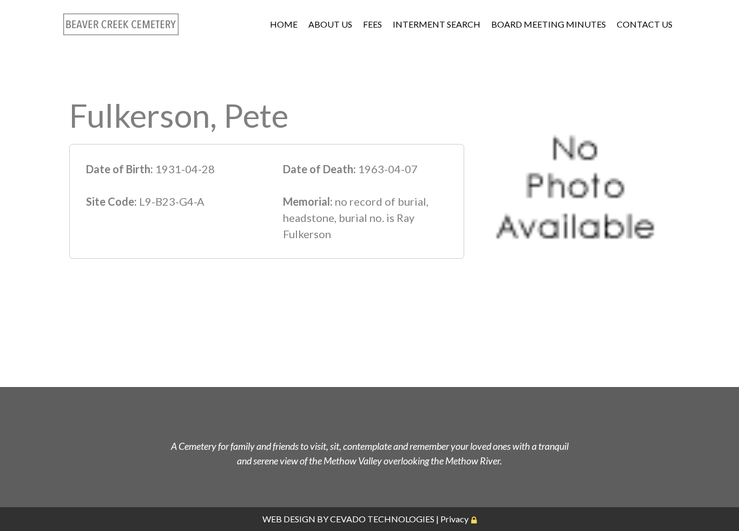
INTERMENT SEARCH (436, 24)
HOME (284, 24)
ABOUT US (330, 24)
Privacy (454, 519)
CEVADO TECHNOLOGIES (382, 519)
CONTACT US (644, 24)
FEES (372, 24)
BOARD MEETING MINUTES (548, 24)
